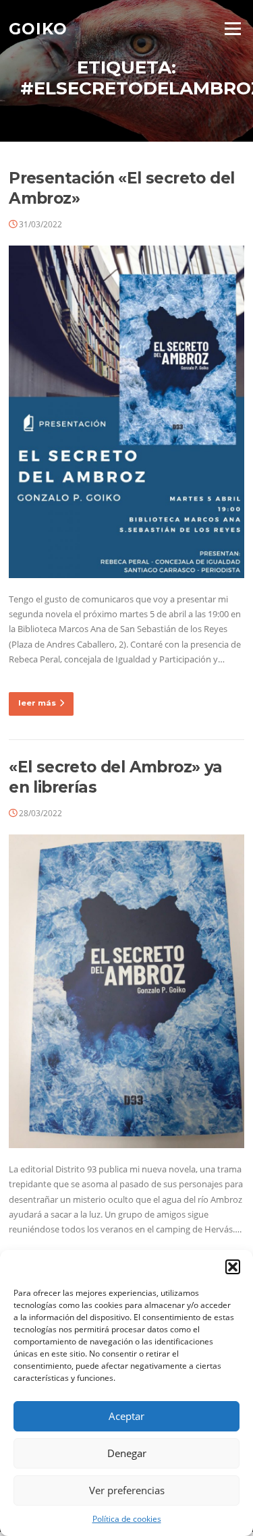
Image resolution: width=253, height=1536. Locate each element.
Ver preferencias (127, 1490)
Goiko (38, 28)
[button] (233, 1267)
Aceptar (126, 1416)
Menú (232, 28)
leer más (37, 703)
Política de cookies (126, 1519)
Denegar (126, 1453)
